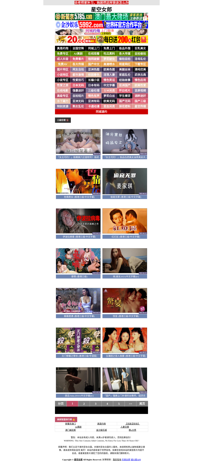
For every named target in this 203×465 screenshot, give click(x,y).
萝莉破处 (109, 59)
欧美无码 (109, 101)
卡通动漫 (93, 106)
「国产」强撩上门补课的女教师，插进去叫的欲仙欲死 (131, 395)
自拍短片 (78, 95)
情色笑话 (109, 80)
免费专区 (62, 53)
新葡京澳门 (70, 424)
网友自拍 (78, 69)
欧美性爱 (140, 85)
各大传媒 (124, 53)
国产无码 (124, 101)
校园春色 (93, 74)
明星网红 (124, 64)
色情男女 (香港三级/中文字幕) (79, 197)
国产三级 (140, 101)
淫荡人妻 (109, 74)
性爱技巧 (78, 80)
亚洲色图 (93, 69)
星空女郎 (101, 10)
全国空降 (78, 48)
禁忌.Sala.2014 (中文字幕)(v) (79, 395)
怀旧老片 (124, 90)
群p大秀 (132, 430)
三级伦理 (93, 90)
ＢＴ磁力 (62, 101)
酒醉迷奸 (140, 95)
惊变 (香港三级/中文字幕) (126, 316)
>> (130, 403)
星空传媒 (140, 106)
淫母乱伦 (140, 59)
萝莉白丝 (109, 95)
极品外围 (124, 48)
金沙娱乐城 (101, 430)
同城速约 (101, 111)
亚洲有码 (93, 101)
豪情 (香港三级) (79, 276)
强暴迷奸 (78, 90)
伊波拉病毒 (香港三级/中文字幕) (79, 236)
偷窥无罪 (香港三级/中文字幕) (125, 197)
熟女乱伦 (78, 106)
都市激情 (78, 74)
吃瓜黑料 (109, 53)
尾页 (142, 403)
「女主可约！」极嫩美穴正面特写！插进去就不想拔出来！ (87, 157)
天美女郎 (126, 459)
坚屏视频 (140, 90)
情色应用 (140, 80)
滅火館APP (136, 459)
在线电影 (62, 90)
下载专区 (140, 64)
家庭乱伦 (124, 74)
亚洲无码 (78, 101)
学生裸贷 (124, 95)
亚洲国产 (124, 85)
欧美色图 (109, 69)
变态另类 (109, 106)
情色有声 (93, 95)
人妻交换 (125, 427)
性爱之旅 (62, 85)
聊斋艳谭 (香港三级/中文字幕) (79, 316)
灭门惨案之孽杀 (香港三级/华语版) (79, 356)
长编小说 (93, 80)
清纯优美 (140, 69)
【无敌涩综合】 (132, 424)
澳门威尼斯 (70, 430)
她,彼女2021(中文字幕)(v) (126, 276)
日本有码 (93, 85)
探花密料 (124, 106)
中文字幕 (109, 85)
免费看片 (78, 59)
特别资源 (62, 106)
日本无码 (78, 85)
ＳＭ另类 (109, 90)
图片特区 (62, 69)
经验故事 (124, 80)
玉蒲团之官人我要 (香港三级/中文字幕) (126, 356)
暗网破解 (93, 59)
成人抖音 (62, 59)
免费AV (63, 64)
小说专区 (62, 80)
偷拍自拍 (124, 59)
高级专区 (62, 95)
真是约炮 (62, 48)
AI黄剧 (78, 53)
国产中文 (93, 64)
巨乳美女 (140, 48)
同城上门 (93, 48)
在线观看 (93, 53)
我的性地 (117, 459)
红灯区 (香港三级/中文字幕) (126, 236)
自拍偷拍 (140, 53)
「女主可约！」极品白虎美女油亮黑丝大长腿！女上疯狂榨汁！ (136, 157)
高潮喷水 (109, 64)
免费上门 (109, 48)
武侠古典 (140, 74)
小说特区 (62, 74)
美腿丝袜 (124, 69)
